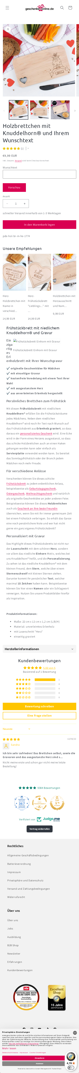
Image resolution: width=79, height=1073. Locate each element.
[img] (11, 739)
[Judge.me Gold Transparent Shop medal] (39, 803)
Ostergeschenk (15, 493)
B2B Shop (13, 945)
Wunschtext (10, 167)
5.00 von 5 (49, 668)
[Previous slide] (7, 285)
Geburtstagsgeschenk (42, 488)
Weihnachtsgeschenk (39, 493)
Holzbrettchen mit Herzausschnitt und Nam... (64, 301)
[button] (7, 8)
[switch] (71, 1068)
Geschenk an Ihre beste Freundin (37, 508)
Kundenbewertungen (20, 970)
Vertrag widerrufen (40, 828)
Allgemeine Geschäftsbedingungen (28, 855)
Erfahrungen (14, 962)
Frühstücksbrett (16, 483)
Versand (18, 160)
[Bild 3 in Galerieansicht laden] (60, 109)
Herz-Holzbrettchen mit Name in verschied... (14, 303)
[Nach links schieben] (4, 111)
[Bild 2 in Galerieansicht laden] (39, 109)
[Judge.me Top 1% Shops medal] (57, 803)
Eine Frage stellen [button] (39, 715)
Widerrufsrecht (16, 897)
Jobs (10, 928)
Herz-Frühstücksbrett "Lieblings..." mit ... (38, 303)
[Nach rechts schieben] (75, 111)
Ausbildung (14, 937)
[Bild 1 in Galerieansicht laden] (18, 109)
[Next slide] (71, 285)
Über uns (12, 920)
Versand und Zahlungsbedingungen (28, 888)
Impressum (14, 872)
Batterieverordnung (19, 863)
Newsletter (13, 953)
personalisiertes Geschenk (36, 433)
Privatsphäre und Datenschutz (25, 880)
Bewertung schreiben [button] (39, 706)
